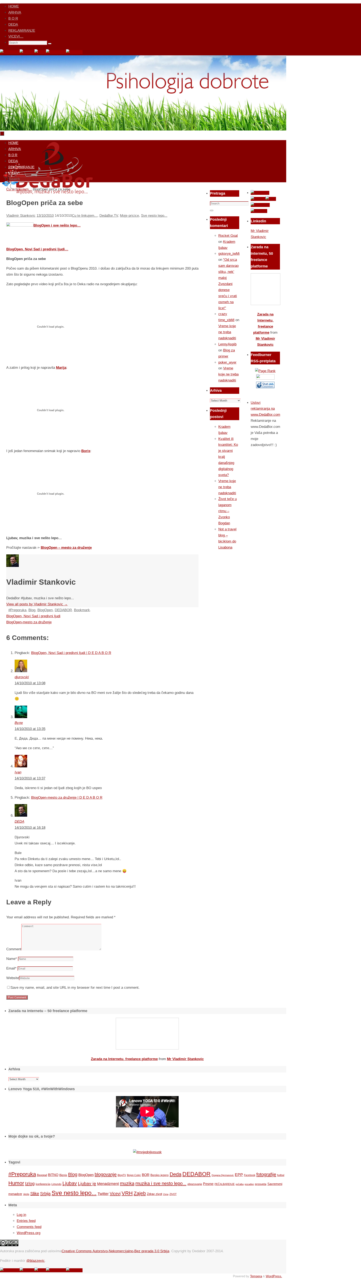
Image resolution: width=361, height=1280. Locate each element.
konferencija (43, 1184)
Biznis (63, 1175)
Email (11, 968)
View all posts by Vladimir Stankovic (37, 604)
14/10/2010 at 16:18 (30, 828)
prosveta (260, 1184)
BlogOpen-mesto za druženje (29, 622)
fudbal (280, 1175)
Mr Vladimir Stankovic (185, 1059)
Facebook (249, 1175)
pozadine (249, 1184)
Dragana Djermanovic (223, 1175)
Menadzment (108, 1183)
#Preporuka (17, 610)
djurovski (22, 677)
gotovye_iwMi (229, 254)
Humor (16, 1183)
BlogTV (122, 1175)
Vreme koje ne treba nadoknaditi (227, 332)
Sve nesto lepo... (154, 216)
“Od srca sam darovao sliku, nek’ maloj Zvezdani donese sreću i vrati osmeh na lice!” (228, 284)
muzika (127, 1183)
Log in (21, 1215)
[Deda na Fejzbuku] (10, 52)
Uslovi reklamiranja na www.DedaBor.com (265, 409)
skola (26, 1194)
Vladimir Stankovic (21, 216)
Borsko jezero (159, 1175)
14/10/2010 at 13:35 (30, 729)
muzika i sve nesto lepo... (160, 1183)
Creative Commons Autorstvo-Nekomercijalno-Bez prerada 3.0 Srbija (115, 1251)
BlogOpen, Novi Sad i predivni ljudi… (37, 249)
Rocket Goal (228, 236)
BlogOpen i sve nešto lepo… (57, 225)
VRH (127, 1193)
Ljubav (69, 1183)
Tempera (256, 1276)
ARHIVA (14, 12)
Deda (175, 1174)
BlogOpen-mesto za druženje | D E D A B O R (66, 798)
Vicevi (115, 1193)
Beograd (42, 1175)
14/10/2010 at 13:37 (30, 778)
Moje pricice (129, 216)
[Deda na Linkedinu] (74, 52)
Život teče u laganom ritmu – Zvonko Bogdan (227, 511)
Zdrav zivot (154, 1194)
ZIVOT (173, 1194)
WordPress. (274, 1276)
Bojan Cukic (134, 1175)
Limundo (56, 1184)
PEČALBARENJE (225, 1184)
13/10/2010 (45, 216)
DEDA (13, 25)
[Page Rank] (265, 371)
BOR (145, 1175)
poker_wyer (227, 362)
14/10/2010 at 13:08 (30, 683)
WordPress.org (28, 1233)
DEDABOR (63, 610)
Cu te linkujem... (84, 216)
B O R (13, 18)
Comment (13, 949)
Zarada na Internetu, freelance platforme (124, 1059)
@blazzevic (35, 1261)
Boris (85, 451)
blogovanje (106, 1174)
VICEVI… (15, 36)
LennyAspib (227, 344)
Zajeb (140, 1193)
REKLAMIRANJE (21, 31)
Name (11, 959)
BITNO (53, 1175)
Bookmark (82, 610)
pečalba (240, 1184)
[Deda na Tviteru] (27, 52)
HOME (13, 6)
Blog (31, 610)
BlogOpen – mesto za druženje (66, 548)
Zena (165, 1194)
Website (12, 978)
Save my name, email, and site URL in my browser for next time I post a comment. (75, 988)
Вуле (19, 723)
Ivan (18, 772)
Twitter (103, 1194)
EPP (239, 1174)
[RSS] (40, 52)
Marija (61, 368)
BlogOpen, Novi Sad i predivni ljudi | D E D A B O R (71, 653)
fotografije (266, 1174)
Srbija (45, 1193)
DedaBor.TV (108, 216)
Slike (34, 1193)
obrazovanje (194, 1184)
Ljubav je (87, 1183)
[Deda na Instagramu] (56, 52)
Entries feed (26, 1221)
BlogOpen (45, 610)
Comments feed (29, 1227)
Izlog (30, 1183)
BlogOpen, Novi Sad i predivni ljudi (33, 616)
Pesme (208, 1184)
